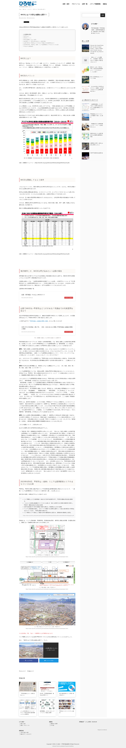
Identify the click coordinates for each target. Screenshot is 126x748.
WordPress (72, 746)
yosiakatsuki (62, 746)
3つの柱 (52, 725)
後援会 (105, 4)
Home (20, 9)
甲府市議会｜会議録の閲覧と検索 (39, 321)
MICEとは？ (26, 36)
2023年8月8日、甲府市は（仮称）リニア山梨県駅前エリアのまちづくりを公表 (41, 44)
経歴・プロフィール (25, 725)
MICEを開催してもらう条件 (30, 39)
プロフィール (76, 4)
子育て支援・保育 (24, 732)
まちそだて (29, 9)
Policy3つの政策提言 (28, 46)
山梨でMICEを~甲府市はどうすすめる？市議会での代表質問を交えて (39, 43)
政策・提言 (66, 4)
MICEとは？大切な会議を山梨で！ (39, 9)
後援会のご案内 (54, 723)
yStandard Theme (55, 746)
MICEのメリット (27, 37)
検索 (103, 15)
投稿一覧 (24, 9)
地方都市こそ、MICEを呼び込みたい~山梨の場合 (35, 41)
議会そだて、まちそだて (26, 734)
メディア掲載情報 (95, 4)
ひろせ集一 (94, 24)
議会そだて (31, 671)
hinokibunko (104, 729)
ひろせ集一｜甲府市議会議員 (62, 744)
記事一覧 (85, 4)
